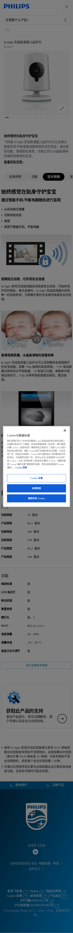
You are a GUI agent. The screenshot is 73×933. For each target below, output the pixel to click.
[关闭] (65, 430)
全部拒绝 (36, 488)
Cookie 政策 (21, 467)
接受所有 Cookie (36, 498)
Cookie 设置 (36, 478)
